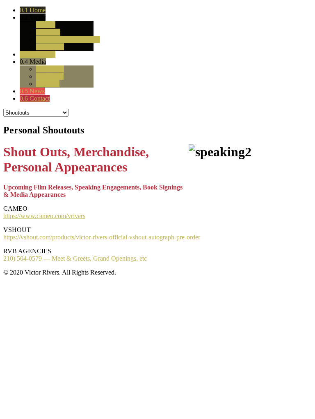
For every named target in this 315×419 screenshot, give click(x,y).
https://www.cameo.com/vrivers (44, 215)
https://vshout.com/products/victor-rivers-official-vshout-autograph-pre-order (101, 237)
